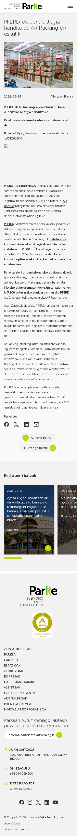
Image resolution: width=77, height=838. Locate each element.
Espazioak (12, 665)
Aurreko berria (41, 438)
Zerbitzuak (13, 671)
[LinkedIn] (46, 802)
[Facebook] (21, 802)
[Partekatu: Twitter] (16, 424)
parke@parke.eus (20, 788)
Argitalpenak (15, 698)
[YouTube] (55, 802)
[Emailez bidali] (36, 424)
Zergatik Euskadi (18, 649)
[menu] (70, 6)
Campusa (11, 660)
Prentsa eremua (17, 704)
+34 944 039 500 (21, 773)
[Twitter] (38, 802)
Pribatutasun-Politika (16, 829)
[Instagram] (30, 802)
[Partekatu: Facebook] (6, 424)
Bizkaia (68, 96)
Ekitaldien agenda (20, 693)
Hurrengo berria (36, 448)
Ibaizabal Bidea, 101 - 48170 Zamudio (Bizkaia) (38, 756)
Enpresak (12, 676)
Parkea (10, 654)
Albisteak (56, 96)
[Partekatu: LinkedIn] (26, 424)
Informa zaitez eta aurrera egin (30, 735)
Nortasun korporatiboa (25, 709)
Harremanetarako (19, 682)
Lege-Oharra (12, 823)
